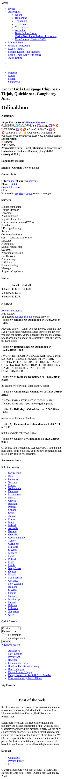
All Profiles (14, 11)
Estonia (12, 574)
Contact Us (14, 81)
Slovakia (13, 549)
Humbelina (21, 17)
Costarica (13, 580)
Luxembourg (15, 494)
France (12, 519)
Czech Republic (16, 537)
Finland (12, 485)
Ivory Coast (14, 568)
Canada (12, 509)
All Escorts (14, 650)
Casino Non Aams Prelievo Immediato (35, 36)
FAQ (11, 763)
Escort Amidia (16, 48)
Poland (12, 559)
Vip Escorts (21, 27)
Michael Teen (15, 42)
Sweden (12, 482)
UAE (11, 562)
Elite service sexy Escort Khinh (25, 678)
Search (12, 78)
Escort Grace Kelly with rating (24, 54)
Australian (20, 30)
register (19, 193)
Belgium (12, 503)
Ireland (12, 525)
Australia (13, 528)
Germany (41, 122)
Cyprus (12, 571)
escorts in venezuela (19, 45)
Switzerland (14, 472)
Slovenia (13, 589)
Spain (11, 512)
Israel (11, 556)
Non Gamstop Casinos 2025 (30, 39)
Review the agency (11, 310)
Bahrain (12, 605)
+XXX (13, 184)
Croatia (12, 592)
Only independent (15, 638)
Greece (12, 500)
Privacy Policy (16, 760)
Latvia (11, 565)
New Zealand (15, 583)
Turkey (12, 540)
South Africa (15, 577)
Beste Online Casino (26, 33)
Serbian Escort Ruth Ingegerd (24, 51)
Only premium (13, 634)
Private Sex (14, 656)
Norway (12, 531)
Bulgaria (12, 586)
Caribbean (13, 543)
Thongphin (21, 20)
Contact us (14, 757)
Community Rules (18, 663)
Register (12, 72)
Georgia (12, 534)
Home (11, 8)
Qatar (11, 614)
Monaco (12, 552)
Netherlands (14, 488)
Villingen (29, 122)
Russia (11, 497)
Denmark (13, 491)
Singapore (13, 611)
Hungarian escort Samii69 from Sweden (29, 675)
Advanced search (10, 644)
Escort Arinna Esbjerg (20, 672)
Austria (12, 516)
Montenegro (14, 599)
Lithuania (13, 608)
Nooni (18, 14)
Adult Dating (15, 57)
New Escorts (15, 653)
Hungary (13, 596)
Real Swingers (16, 669)
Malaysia (13, 546)
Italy (10, 476)
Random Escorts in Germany (23, 666)
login (29, 193)
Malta (11, 522)
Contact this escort (11, 187)
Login (11, 75)
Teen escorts (21, 24)
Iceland (12, 602)
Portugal (12, 506)
